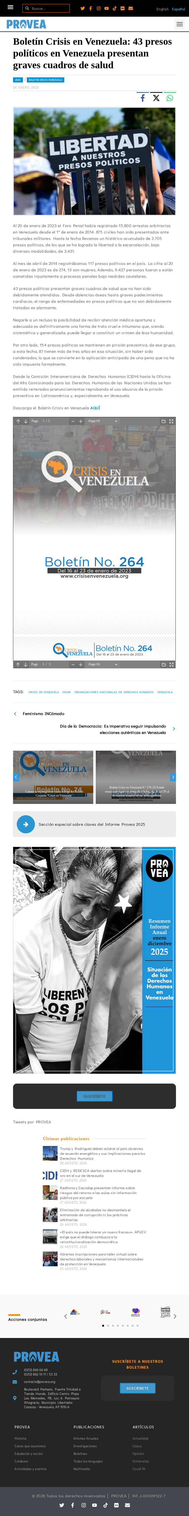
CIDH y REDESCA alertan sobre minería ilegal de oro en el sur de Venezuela (100, 1173)
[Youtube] (106, 8)
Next (173, 777)
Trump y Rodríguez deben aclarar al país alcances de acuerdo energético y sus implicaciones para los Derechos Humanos (102, 1153)
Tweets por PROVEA (32, 1122)
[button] (10, 7)
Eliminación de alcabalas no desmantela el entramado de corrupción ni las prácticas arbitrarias (95, 1214)
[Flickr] (122, 8)
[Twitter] (82, 8)
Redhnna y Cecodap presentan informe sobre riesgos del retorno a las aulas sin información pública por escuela (98, 1192)
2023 (18, 80)
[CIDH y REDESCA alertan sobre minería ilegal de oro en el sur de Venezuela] (50, 1175)
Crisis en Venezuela (44, 692)
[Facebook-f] (90, 8)
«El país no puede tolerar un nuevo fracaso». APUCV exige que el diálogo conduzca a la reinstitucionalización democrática (103, 1236)
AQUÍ (95, 408)
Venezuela (165, 692)
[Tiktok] (114, 8)
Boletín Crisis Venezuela (45, 80)
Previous (16, 777)
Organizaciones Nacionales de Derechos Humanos (114, 692)
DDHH (67, 692)
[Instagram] (98, 8)
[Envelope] (130, 8)
